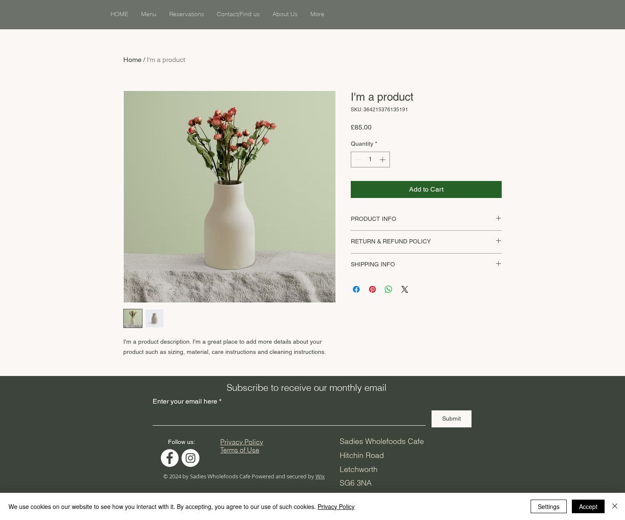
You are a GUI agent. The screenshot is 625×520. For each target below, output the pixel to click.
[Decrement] (357, 159)
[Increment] (383, 159)
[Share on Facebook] (356, 289)
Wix (320, 476)
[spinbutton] (370, 159)
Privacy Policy (336, 506)
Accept (588, 506)
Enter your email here (185, 401)
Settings (549, 506)
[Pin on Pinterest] (372, 289)
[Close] (615, 506)
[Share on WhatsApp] (389, 289)
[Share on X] (405, 289)
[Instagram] (190, 458)
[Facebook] (170, 458)
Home (132, 60)
